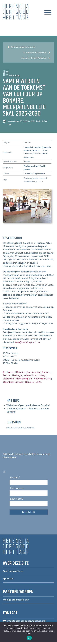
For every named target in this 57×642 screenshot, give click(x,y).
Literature (8, 378)
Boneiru (27, 143)
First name (17, 488)
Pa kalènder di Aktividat (34, 52)
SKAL (39, 382)
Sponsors (8, 578)
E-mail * (15, 477)
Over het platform (13, 571)
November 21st (42, 378)
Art (4, 372)
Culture (46, 372)
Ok (29, 638)
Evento (27, 161)
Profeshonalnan (31, 166)
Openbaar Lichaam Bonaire (18, 382)
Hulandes (28, 174)
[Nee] (53, 632)
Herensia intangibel (33, 147)
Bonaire (20, 372)
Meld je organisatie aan (16, 599)
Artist (11, 372)
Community (33, 372)
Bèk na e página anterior (23, 47)
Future (6, 375)
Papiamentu (39, 174)
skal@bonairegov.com (27, 342)
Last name (16, 498)
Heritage (17, 375)
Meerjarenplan (24, 378)
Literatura (28, 154)
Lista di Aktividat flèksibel (33, 58)
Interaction (30, 375)
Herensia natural (40, 150)
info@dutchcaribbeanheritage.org (26, 621)
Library (41, 375)
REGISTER (28, 511)
